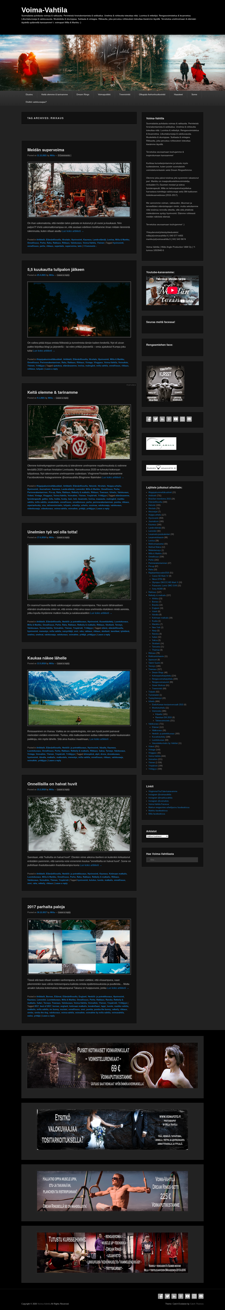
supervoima (70, 246)
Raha (49, 243)
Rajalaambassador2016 (158, 573)
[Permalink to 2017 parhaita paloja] (79, 976)
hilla (51, 499)
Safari (39, 1003)
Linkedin (162, 419)
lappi (103, 1006)
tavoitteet (115, 631)
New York (156, 627)
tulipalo (39, 369)
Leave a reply (63, 275)
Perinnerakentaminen (50, 362)
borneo (55, 1006)
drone (103, 754)
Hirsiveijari (153, 511)
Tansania (156, 647)
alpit (97, 754)
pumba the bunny (102, 1009)
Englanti (83, 996)
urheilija (76, 505)
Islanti (154, 611)
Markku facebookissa (157, 810)
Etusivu (29, 94)
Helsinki (93, 486)
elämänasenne (70, 366)
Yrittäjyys (40, 366)
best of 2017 (45, 1006)
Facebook (148, 419)
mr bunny (54, 1009)
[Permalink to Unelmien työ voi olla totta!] (79, 601)
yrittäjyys (90, 508)
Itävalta (102, 748)
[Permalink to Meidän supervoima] (79, 219)
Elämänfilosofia (53, 240)
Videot (30, 495)
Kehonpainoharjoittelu (161, 676)
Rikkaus (65, 243)
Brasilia (155, 605)
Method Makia (154, 547)
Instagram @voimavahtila (159, 794)
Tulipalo (151, 692)
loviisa (81, 366)
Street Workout (158, 685)
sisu (44, 505)
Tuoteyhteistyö (155, 698)
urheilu (84, 505)
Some (194, 94)
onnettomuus (79, 502)
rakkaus (88, 631)
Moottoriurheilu (158, 708)
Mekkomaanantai (156, 544)
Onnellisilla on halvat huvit (52, 784)
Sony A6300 (157, 589)
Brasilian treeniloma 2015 (159, 499)
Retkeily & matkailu (80, 492)
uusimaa (93, 505)
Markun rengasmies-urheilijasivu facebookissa (168, 807)
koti (75, 499)
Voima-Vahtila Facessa (158, 804)
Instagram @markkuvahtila (160, 798)
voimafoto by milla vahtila (98, 1012)
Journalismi (45, 489)
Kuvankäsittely (106, 621)
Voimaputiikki (104, 94)
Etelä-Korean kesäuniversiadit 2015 (167, 704)
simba (30, 1012)
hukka (57, 499)
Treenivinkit (124, 94)
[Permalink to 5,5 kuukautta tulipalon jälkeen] (79, 339)
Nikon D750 (157, 579)
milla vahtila (102, 366)
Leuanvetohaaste (156, 537)
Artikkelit (40, 240)
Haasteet (178, 94)
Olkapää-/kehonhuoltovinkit (152, 94)
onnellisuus (33, 246)
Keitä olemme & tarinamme (54, 94)
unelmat (39, 634)
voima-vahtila (60, 508)
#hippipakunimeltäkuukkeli (49, 359)
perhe (42, 246)
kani (70, 499)
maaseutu (100, 499)
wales (30, 1016)
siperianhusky (34, 505)
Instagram (182, 419)
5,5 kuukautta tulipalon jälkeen (55, 269)
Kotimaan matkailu (118, 874)
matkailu (51, 757)
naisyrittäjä (67, 631)
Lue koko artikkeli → (73, 231)
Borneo (49, 996)
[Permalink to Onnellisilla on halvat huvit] (79, 853)
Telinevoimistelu (162, 720)
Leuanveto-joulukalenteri (159, 534)
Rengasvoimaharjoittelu (162, 679)
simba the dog (41, 1012)
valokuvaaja (103, 505)
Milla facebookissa (156, 814)
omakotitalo (53, 502)
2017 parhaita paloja (46, 906)
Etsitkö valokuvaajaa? (36, 102)
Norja (154, 630)
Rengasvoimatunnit (160, 682)
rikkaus (49, 246)
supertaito (59, 246)
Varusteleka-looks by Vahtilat (165, 743)
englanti (64, 1006)
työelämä (125, 631)
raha (81, 631)
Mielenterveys (154, 550)
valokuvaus (116, 505)
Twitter (155, 419)
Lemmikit (80, 489)
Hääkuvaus (157, 730)
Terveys (118, 625)
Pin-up (52, 492)
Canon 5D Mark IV (160, 576)
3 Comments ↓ (64, 155)
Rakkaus (57, 243)
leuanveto (82, 499)
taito (80, 246)
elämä (104, 628)
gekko (45, 499)
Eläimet (57, 996)
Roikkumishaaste (156, 656)
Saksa (102, 751)
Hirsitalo (66, 240)
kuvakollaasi (94, 1006)
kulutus (92, 880)
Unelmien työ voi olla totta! (52, 532)
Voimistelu (156, 711)
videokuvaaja (33, 508)
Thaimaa (156, 650)
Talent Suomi (154, 663)
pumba (117, 502)
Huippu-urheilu (114, 486)
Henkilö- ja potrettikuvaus (74, 621)
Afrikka (155, 598)
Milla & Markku (122, 240)
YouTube (175, 419)
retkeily (41, 883)
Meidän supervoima (45, 149)
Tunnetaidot (153, 695)
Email (189, 419)
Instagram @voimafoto (158, 801)
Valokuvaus (76, 243)
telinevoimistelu (54, 505)
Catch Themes (197, 1304)
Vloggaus (98, 362)
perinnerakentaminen (103, 502)
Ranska (109, 1000)
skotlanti (105, 631)
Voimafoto (123, 362)
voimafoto (73, 508)
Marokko (156, 624)
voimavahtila (118, 1012)
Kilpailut (158, 714)
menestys (43, 631)
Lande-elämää (99, 240)
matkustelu (61, 757)
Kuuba (155, 621)
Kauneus (87, 240)
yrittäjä (82, 508)
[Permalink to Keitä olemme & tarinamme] (79, 461)
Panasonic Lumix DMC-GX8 (164, 585)
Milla (52, 155)
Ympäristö (92, 495)
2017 (36, 1006)
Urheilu (112, 492)
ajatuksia (57, 366)
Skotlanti (109, 625)
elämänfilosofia (116, 628)
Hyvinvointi (76, 240)
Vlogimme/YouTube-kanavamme (162, 791)
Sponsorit (152, 660)
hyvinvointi (118, 243)
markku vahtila (121, 1006)
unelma (30, 634)
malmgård (90, 366)
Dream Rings (83, 94)
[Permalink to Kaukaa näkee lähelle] (79, 727)
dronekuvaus (113, 754)
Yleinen (100, 243)
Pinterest (169, 419)
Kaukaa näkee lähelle (47, 658)
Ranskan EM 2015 (163, 717)
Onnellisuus (33, 243)
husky (64, 499)
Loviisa (110, 240)
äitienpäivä (89, 754)
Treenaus (104, 492)
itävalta (42, 757)
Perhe (43, 243)
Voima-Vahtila (44, 10)
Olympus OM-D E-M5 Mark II (165, 582)
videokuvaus (47, 508)
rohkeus (31, 369)
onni (76, 631)
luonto (100, 880)
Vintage (89, 362)
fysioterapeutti (34, 499)
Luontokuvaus (121, 621)
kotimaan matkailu (78, 1006)
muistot (63, 1009)
